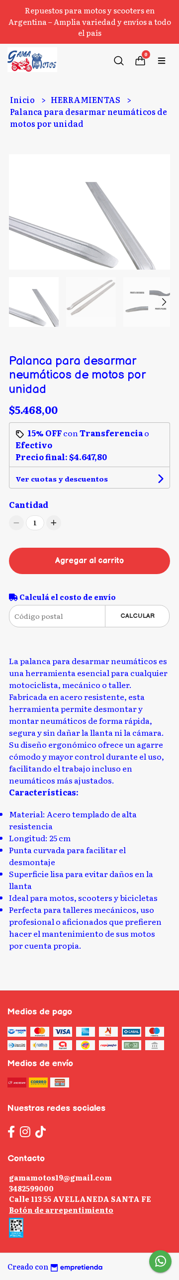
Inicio (23, 99)
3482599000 (31, 1188)
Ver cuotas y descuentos (61, 479)
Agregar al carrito (89, 561)
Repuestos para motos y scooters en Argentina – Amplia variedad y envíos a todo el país (89, 21)
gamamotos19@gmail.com (60, 1177)
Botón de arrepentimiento (61, 1209)
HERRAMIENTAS (86, 99)
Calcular (137, 616)
